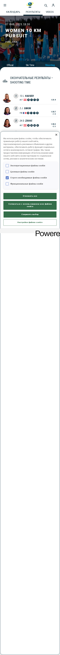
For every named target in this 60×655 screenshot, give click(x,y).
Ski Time (30, 65)
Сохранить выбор (30, 214)
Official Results (10, 67)
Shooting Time (50, 67)
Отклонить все (30, 196)
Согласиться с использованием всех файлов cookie (30, 205)
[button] (5, 3)
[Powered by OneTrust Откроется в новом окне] (46, 231)
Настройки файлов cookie (29, 222)
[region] (30, 393)
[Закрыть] (56, 134)
